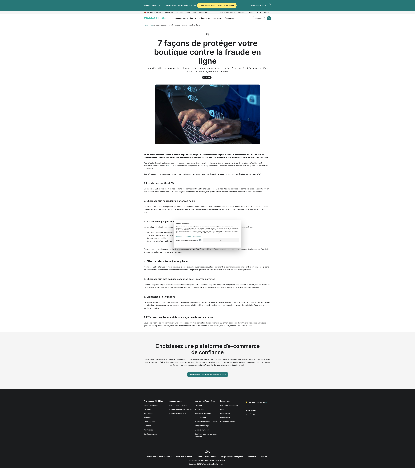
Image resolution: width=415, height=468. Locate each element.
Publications (225, 413)
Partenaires (148, 413)
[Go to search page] (269, 18)
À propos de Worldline (225, 12)
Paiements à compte (203, 413)
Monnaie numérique (202, 430)
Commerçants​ (181, 18)
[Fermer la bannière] (270, 5)
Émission (198, 405)
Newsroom (241, 12)
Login (259, 12)
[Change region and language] (266, 402)
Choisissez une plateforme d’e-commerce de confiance (207, 349)
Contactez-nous (150, 434)
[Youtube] (254, 415)
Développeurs (191, 13)
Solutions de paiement (178, 405)
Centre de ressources (229, 405)
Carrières (179, 13)
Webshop (267, 12)
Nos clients (217, 18)
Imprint (264, 457)
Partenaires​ (169, 12)
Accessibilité (252, 457)
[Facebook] (250, 415)
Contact (258, 18)
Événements (225, 418)
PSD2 (169, 166)
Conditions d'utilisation (185, 457)
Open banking (200, 418)
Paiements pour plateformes (180, 409)
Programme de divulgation (232, 457)
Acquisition (199, 409)
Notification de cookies (208, 457)
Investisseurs (203, 13)
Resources (229, 18)
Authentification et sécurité (206, 422)
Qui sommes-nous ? (152, 405)
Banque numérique (202, 426)
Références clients (227, 422)
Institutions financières (200, 18)
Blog (222, 409)
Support (251, 13)
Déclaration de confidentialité (159, 457)
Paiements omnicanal (177, 413)
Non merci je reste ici (259, 5)
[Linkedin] (246, 415)
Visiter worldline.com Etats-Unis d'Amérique (216, 5)
